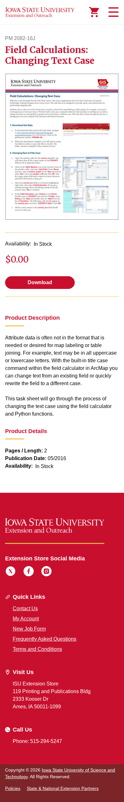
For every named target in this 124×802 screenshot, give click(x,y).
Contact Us (25, 608)
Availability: (18, 243)
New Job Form (29, 629)
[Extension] (40, 12)
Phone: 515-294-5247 (37, 741)
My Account (26, 618)
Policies (12, 788)
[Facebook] (29, 572)
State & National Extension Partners (63, 788)
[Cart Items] (94, 12)
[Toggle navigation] (112, 12)
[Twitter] (10, 572)
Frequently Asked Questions (44, 639)
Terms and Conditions (37, 649)
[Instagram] (46, 572)
